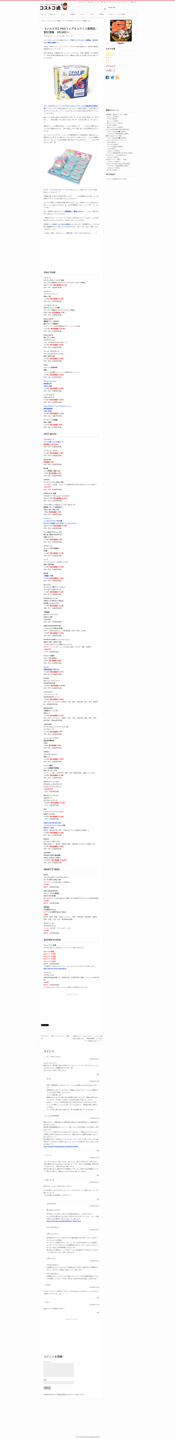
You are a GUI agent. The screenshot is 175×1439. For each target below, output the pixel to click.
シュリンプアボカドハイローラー (116, 140)
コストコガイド (82, 2)
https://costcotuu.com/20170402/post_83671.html (64, 1221)
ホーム (44, 14)
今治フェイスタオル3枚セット (63, 224)
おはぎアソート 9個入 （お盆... (117, 159)
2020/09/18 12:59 (94, 1081)
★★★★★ (110, 53)
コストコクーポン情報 (59, 36)
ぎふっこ (110, 116)
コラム (82, 14)
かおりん (110, 157)
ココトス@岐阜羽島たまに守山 (117, 153)
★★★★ (109, 55)
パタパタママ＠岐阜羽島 (115, 134)
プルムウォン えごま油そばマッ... (117, 155)
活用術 (73, 14)
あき (108, 142)
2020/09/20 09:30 (94, 1230)
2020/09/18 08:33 (94, 1059)
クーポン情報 (121, 14)
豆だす (109, 170)
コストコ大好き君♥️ (113, 131)
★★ (107, 60)
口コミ (92, 14)
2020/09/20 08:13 (94, 1206)
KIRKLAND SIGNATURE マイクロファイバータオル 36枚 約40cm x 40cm (54, 825)
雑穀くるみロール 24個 (114, 136)
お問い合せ (133, 2)
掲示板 (102, 14)
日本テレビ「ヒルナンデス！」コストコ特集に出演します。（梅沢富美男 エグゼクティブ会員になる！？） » (87, 1038)
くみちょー (110, 151)
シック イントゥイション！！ (54, 190)
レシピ (63, 14)
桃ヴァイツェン (112, 123)
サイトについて (111, 2)
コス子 (109, 119)
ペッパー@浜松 (112, 146)
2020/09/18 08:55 (94, 1118)
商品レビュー (53, 14)
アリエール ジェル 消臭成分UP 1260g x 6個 (50, 383)
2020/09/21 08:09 (94, 1287)
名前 (45, 1380)
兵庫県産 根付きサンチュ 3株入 (117, 114)
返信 (98, 1074)
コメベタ (110, 144)
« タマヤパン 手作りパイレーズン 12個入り (55, 1037)
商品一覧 (90, 2)
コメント (48, 1362)
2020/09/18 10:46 (94, 1157)
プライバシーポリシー (123, 2)
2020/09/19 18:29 (94, 1182)
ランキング (111, 14)
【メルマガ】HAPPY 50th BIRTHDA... (118, 129)
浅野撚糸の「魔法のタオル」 (75, 211)
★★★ (108, 57)
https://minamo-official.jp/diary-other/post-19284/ (61, 1146)
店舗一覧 (103, 2)
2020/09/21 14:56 (94, 1304)
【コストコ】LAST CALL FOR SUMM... (118, 163)
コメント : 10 (69, 36)
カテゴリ (96, 2)
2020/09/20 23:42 (94, 1261)
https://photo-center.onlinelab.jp (55, 968)
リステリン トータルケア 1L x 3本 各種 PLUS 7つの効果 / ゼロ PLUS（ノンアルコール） (60, 521)
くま (108, 148)
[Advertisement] (71, 252)
